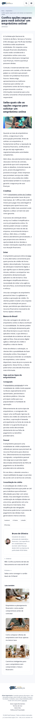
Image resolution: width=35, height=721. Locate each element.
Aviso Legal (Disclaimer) (17, 704)
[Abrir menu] (31, 3)
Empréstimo (9, 11)
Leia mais (24, 700)
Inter (29, 256)
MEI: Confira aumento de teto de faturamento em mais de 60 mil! (16, 562)
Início (2, 11)
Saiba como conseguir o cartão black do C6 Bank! (15, 573)
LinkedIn (23, 520)
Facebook (7, 520)
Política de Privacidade (17, 710)
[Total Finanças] (7, 3)
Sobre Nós (17, 708)
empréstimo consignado (14, 385)
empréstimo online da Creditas (19, 194)
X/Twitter (15, 520)
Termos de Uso (17, 706)
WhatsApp (7, 525)
